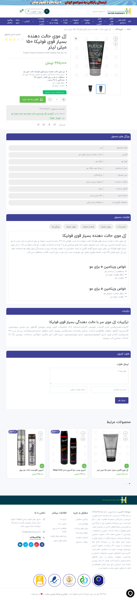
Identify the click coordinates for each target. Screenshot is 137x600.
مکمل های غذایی (111, 21)
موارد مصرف (71, 226)
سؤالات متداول (82, 542)
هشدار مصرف (88, 226)
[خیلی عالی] (22, 39)
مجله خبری (17, 21)
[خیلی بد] (6, 39)
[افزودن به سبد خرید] (127, 466)
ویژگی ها (55, 226)
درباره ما (63, 519)
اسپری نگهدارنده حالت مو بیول (31, 470)
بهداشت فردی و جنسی (41, 21)
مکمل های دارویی (99, 21)
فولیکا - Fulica (55, 118)
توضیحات (121, 226)
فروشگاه (119, 29)
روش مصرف (106, 226)
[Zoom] (76, 39)
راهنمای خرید (83, 523)
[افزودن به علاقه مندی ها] (115, 38)
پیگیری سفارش (10, 21)
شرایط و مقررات (82, 537)
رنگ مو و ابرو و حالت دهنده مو (35, 113)
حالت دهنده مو (17, 113)
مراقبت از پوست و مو (54, 21)
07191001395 (35, 537)
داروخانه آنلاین (125, 511)
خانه (129, 21)
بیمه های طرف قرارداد (58, 536)
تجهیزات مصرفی (76, 21)
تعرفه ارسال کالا (82, 533)
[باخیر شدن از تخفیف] (125, 438)
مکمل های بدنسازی (122, 21)
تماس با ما (62, 523)
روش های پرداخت (81, 528)
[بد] (10, 39)
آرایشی (27, 21)
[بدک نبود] (14, 39)
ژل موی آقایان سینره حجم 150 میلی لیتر (112, 470)
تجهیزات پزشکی (87, 21)
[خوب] (18, 39)
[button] (129, 483)
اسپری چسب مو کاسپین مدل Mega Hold (69, 470)
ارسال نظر (121, 400)
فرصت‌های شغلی (60, 540)
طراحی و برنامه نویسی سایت (56, 594)
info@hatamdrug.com (31, 532)
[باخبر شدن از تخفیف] (115, 43)
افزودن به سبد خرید (30, 99)
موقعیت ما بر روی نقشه (59, 530)
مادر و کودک (65, 21)
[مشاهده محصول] (84, 466)
